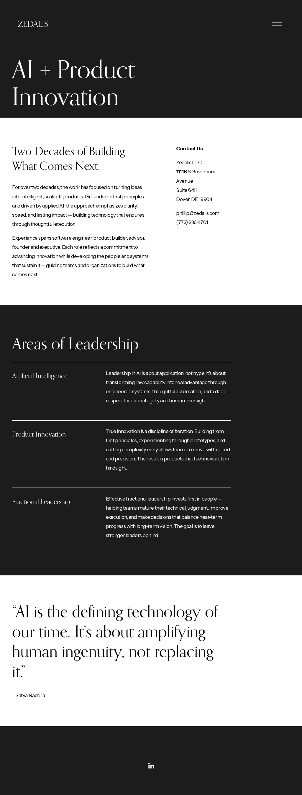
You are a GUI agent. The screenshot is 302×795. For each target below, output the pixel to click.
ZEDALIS (33, 24)
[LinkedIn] (151, 765)
